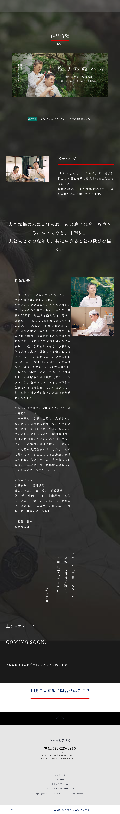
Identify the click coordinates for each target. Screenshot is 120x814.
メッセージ (60, 775)
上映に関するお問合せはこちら (60, 690)
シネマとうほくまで (53, 664)
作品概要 (60, 779)
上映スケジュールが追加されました (72, 118)
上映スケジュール (60, 784)
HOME (12, 809)
